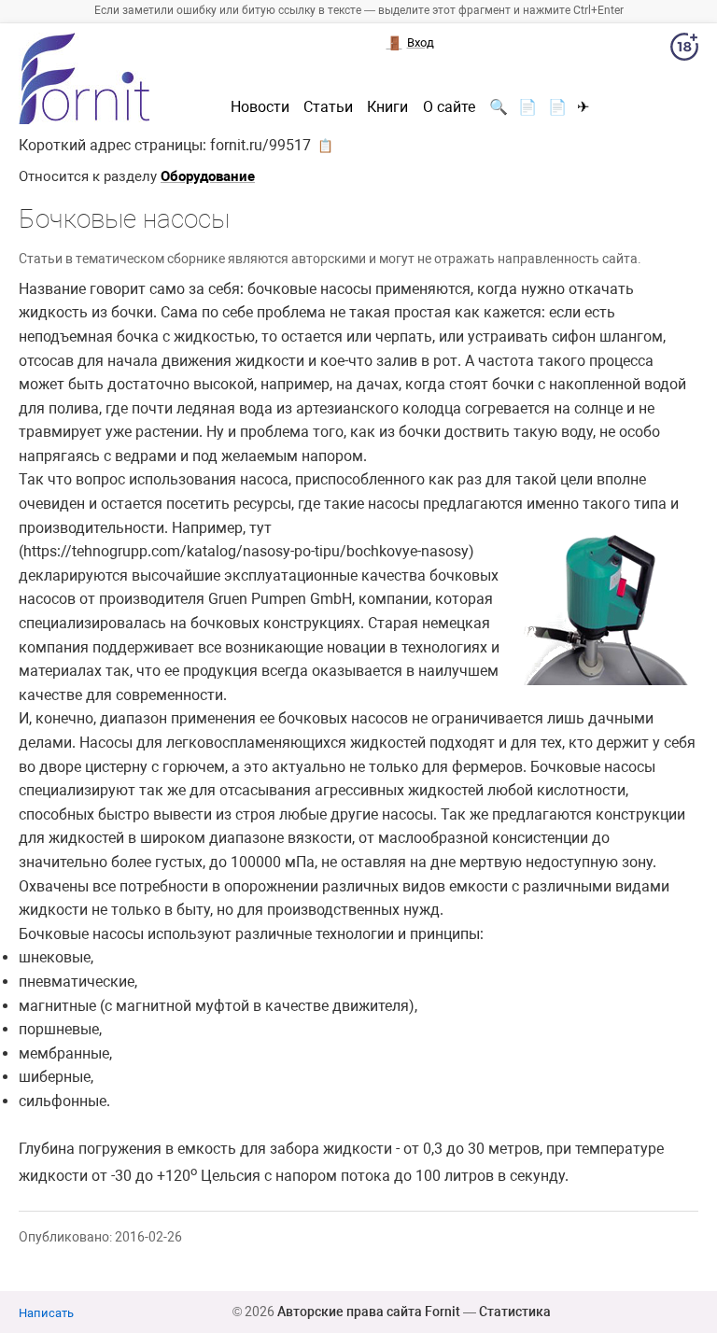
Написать (46, 1313)
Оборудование (208, 176)
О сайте (449, 107)
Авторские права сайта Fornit (368, 1311)
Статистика (515, 1311)
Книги (387, 107)
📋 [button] (325, 145)
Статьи (328, 107)
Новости (260, 107)
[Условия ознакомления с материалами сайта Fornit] (684, 50)
